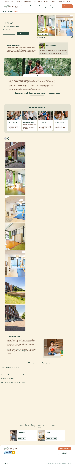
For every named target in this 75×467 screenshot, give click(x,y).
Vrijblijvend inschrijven (65, 6)
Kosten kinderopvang (9, 1)
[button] (69, 1)
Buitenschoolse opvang (51, 438)
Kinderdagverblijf (22, 438)
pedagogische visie (23, 350)
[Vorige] (70, 37)
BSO (37, 75)
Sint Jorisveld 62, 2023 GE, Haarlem (11, 26)
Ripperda (16, 11)
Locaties (7, 11)
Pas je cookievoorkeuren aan (66, 463)
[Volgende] (72, 37)
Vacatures (46, 1)
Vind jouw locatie (23, 6)
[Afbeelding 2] (39, 37)
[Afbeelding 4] (42, 37)
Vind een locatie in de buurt (27, 451)
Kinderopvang (24, 453)
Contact (40, 1)
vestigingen (17, 349)
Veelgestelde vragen (44, 451)
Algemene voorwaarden (50, 463)
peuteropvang (22, 348)
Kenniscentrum (19, 1)
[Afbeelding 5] (44, 37)
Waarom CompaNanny (26, 455)
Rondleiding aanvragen (9, 33)
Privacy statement (58, 463)
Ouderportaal (42, 455)
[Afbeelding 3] (41, 37)
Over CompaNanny (28, 1)
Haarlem (11, 11)
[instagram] (5, 463)
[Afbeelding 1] (37, 37)
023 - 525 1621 (7, 29)
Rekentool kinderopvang (37, 96)
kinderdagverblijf (15, 348)
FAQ (35, 1)
